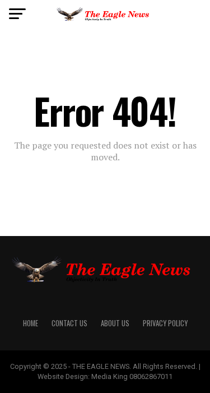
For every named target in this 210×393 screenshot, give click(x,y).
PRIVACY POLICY (165, 323)
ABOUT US (115, 323)
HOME (30, 323)
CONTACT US (69, 323)
